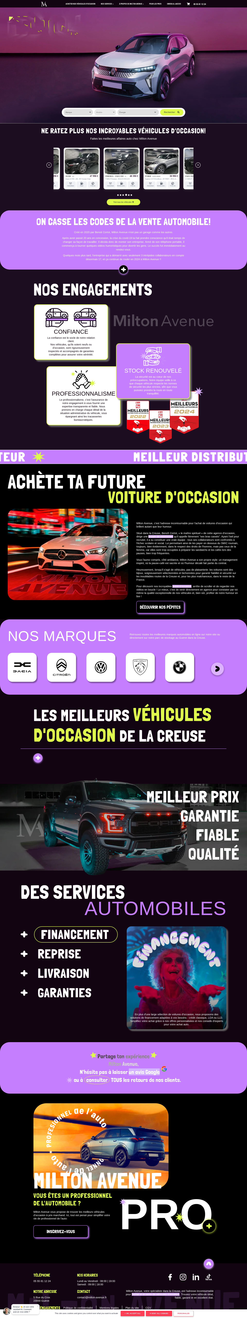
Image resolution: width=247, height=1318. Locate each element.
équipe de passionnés (160, 536)
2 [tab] (120, 195)
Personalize (183, 1313)
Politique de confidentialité (78, 1307)
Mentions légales (109, 1307)
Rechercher (169, 112)
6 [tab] (131, 195)
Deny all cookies (159, 1313)
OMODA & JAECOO (174, 4)
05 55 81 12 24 (199, 4)
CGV (148, 1307)
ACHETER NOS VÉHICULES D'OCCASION (80, 4)
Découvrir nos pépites (160, 607)
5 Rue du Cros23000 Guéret (41, 1299)
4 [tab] (125, 195)
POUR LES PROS (155, 4)
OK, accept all (133, 1313)
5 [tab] (128, 195)
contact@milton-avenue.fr (92, 1297)
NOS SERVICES (107, 4)
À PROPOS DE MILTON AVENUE (131, 4)
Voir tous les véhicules (122, 202)
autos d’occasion (181, 586)
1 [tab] (117, 195)
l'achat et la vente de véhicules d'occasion (155, 1294)
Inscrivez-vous (61, 1231)
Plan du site (132, 1307)
